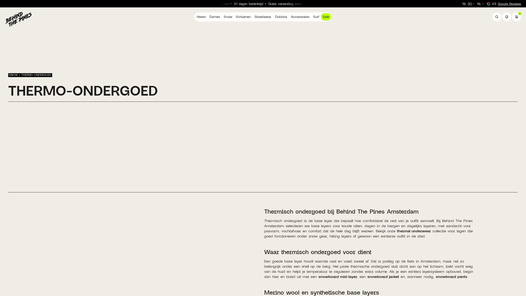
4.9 (506, 4)
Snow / (15, 74)
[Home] (18, 19)
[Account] (506, 16)
